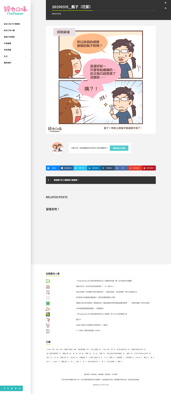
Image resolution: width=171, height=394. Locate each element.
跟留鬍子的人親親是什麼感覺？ (66, 180)
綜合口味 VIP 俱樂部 (12, 24)
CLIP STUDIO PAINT (142, 353)
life (59, 349)
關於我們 (87, 374)
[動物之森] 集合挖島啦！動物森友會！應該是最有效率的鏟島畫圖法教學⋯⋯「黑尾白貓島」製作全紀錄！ (113, 303)
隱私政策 (94, 374)
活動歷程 (101, 374)
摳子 (49, 357)
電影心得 (64, 357)
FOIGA (138, 357)
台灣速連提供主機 (107, 379)
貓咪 (129, 353)
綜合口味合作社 (123, 349)
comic (50, 349)
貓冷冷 (78, 319)
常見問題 (7, 50)
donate (73, 357)
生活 (6, 56)
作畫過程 (83, 357)
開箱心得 (67, 353)
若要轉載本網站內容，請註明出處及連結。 (127, 379)
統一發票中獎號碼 (53, 353)
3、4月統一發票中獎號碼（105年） (88, 331)
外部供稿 (129, 357)
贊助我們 (7, 63)
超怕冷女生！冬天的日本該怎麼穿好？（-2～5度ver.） (95, 286)
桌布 (78, 361)
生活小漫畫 (96, 349)
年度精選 (7, 43)
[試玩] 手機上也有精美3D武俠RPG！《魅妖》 (92, 325)
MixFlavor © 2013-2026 (101, 385)
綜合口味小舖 (9, 30)
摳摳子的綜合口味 (138, 349)
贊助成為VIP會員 (119, 148)
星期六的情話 (9, 37)
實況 (146, 357)
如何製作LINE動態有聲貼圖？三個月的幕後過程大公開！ (96, 297)
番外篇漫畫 (83, 349)
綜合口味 (76, 379)
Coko (106, 349)
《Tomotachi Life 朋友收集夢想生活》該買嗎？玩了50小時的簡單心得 (101, 314)
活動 (102, 353)
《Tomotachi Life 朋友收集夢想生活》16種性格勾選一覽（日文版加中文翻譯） (104, 281)
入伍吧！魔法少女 (95, 357)
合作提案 (114, 374)
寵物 (112, 357)
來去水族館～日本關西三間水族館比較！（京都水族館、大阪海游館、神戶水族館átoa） (107, 292)
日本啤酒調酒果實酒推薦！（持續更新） (90, 308)
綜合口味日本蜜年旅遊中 (116, 353)
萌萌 (88, 353)
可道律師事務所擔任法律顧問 (91, 379)
